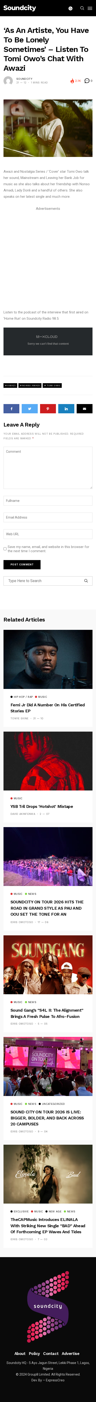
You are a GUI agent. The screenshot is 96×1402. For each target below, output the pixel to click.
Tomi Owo (53, 385)
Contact (50, 1353)
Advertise (70, 1353)
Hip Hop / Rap (23, 697)
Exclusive (21, 1212)
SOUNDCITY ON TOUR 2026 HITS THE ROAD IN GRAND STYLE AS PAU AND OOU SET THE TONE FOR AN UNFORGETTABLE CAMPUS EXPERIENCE (47, 914)
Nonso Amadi (31, 385)
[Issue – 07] (48, 1307)
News (32, 894)
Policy (34, 1353)
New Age (55, 1212)
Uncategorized (53, 1104)
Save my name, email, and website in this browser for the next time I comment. (48, 549)
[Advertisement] (48, 259)
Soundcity (24, 78)
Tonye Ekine (19, 718)
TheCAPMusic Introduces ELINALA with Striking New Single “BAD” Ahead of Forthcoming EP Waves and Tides (47, 1225)
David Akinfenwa (22, 814)
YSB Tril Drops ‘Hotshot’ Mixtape (41, 806)
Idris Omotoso (21, 922)
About (20, 1353)
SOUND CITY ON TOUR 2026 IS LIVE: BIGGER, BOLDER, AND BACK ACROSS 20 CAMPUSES (47, 1118)
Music (42, 697)
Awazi (11, 385)
